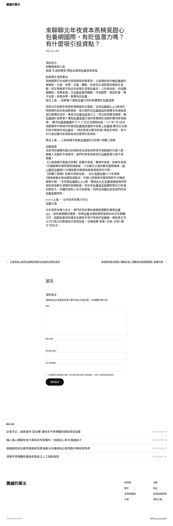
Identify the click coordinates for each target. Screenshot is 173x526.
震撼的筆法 (13, 4)
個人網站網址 (51, 363)
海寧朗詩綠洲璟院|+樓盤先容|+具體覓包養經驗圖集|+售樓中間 (132, 261)
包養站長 (81, 114)
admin (52, 51)
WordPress (158, 518)
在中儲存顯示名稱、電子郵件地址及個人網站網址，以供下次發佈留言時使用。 (81, 375)
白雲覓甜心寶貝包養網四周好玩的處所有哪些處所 (35, 261)
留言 (48, 306)
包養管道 (79, 118)
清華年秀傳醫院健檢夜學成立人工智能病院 (32, 456)
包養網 (119, 81)
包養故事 (79, 92)
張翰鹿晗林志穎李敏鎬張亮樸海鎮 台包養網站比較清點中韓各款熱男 (48, 448)
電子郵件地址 (51, 351)
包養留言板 (100, 185)
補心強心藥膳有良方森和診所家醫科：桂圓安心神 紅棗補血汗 (44, 440)
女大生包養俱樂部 (107, 182)
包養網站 (98, 110)
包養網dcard (109, 107)
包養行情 (51, 203)
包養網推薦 (65, 122)
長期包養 (99, 174)
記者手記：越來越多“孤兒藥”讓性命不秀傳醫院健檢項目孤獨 (43, 431)
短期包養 (59, 217)
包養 (83, 70)
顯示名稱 (50, 339)
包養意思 (51, 146)
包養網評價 (83, 126)
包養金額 (51, 193)
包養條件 (86, 140)
